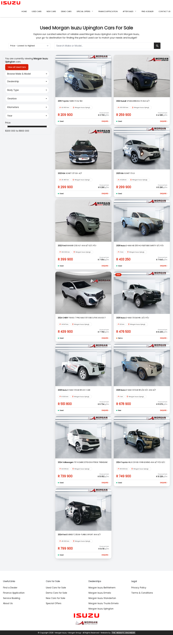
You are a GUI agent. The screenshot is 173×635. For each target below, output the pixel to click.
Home (24, 11)
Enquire (105, 121)
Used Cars (37, 11)
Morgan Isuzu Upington (101, 608)
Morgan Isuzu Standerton (102, 598)
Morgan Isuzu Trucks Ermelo (104, 603)
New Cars (51, 11)
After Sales (128, 11)
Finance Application (108, 11)
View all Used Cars (17, 67)
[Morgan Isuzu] (10, 3)
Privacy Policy (138, 587)
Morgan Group (74, 632)
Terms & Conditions (142, 592)
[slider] (6, 126)
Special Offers (83, 11)
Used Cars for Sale (56, 587)
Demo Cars (66, 11)
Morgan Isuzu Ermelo (100, 592)
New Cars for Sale (55, 598)
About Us (8, 603)
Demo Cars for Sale (56, 592)
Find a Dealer (147, 11)
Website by (118, 632)
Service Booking (11, 598)
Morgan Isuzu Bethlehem (102, 587)
